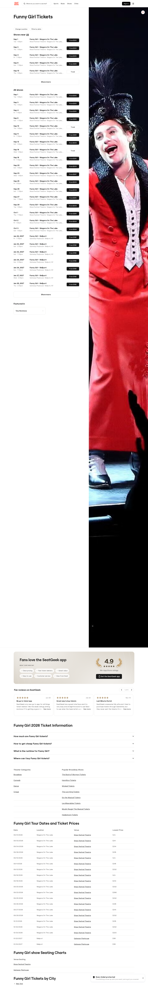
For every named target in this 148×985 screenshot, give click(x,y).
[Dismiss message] (143, 978)
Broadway (18, 774)
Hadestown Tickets (70, 815)
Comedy (17, 780)
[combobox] (36, 4)
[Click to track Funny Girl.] (143, 12)
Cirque (16, 792)
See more (47, 709)
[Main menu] (133, 3)
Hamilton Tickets (69, 780)
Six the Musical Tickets (71, 797)
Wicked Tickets (68, 786)
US (27, 34)
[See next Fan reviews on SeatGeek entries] (131, 690)
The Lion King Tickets (70, 792)
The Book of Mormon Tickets (74, 774)
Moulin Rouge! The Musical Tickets (76, 809)
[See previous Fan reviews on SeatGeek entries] (121, 690)
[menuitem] (56, 3)
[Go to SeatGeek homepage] (16, 3)
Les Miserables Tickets (71, 803)
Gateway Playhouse (81, 938)
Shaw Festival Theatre (82, 835)
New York (19, 984)
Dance (16, 786)
